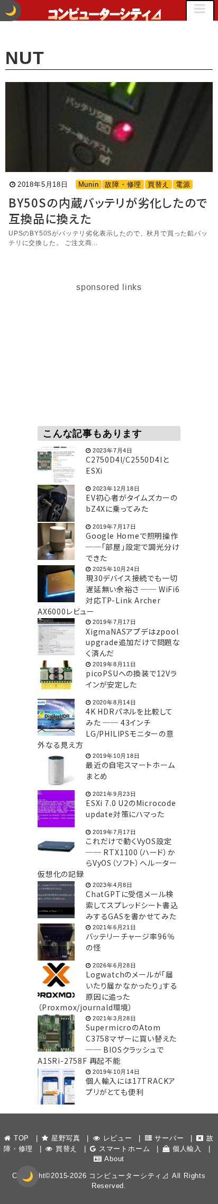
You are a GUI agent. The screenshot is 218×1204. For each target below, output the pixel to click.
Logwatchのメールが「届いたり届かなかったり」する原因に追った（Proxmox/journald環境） (107, 990)
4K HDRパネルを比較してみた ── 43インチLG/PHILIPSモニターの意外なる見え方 (106, 727)
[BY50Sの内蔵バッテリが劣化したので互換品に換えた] (109, 127)
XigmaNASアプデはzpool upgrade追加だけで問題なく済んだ (133, 642)
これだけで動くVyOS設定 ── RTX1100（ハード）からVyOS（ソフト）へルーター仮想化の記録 (107, 857)
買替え (158, 184)
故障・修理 (123, 184)
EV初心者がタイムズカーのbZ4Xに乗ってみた (131, 503)
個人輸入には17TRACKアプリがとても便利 (131, 1086)
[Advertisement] (109, 360)
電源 (183, 184)
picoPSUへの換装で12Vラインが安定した (131, 679)
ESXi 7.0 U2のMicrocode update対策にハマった (131, 808)
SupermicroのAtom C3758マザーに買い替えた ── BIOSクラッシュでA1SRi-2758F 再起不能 (107, 1043)
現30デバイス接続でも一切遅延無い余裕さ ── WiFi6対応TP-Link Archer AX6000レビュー (109, 594)
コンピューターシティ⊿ (129, 1176)
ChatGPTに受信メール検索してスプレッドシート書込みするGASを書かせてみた (132, 905)
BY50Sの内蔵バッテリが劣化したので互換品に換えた (107, 210)
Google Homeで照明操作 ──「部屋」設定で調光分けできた (132, 546)
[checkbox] (27, 1176)
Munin (88, 184)
